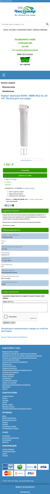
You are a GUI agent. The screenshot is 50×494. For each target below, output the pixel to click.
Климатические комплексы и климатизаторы (17, 370)
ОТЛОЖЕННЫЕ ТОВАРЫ (24, 29)
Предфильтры (8, 91)
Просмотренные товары (10, 428)
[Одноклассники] (10, 205)
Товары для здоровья (9, 382)
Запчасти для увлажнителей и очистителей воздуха (19, 358)
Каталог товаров (8, 83)
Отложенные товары (9, 426)
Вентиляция (6, 387)
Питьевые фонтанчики (9, 380)
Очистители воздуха (9, 366)
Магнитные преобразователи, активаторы (16, 385)
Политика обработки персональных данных (16, 408)
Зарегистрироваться (9, 418)
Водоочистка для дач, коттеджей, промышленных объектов (22, 356)
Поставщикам (6, 440)
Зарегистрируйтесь (26, 160)
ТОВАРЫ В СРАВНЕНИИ (40, 29)
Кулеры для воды (8, 376)
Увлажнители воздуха (9, 368)
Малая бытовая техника (10, 351)
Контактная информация (10, 438)
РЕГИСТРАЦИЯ (27, 54)
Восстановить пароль (9, 420)
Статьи (4, 453)
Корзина (5, 424)
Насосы (4, 389)
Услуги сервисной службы (10, 360)
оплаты (32, 188)
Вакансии (5, 442)
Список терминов (8, 449)
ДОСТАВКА (12, 29)
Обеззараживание (8, 374)
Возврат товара (7, 404)
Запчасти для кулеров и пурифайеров (14, 362)
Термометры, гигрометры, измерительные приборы (19, 353)
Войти (4, 416)
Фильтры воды (8, 87)
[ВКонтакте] (6, 205)
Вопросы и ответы (8, 406)
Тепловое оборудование (10, 372)
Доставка (5, 400)
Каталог (3, 337)
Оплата (4, 398)
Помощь (5, 422)
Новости (5, 455)
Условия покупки (7, 396)
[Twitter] (8, 205)
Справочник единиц (8, 451)
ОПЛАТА (5, 29)
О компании (6, 436)
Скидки (4, 402)
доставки (25, 188)
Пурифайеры (6, 378)
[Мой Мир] (13, 205)
